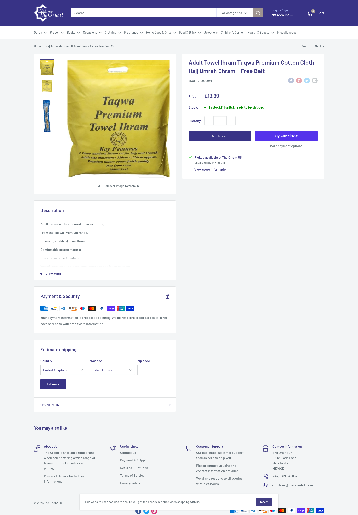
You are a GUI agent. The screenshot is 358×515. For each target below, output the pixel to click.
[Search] (258, 12)
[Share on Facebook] (291, 80)
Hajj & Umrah (54, 46)
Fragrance (131, 32)
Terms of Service (132, 475)
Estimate (53, 384)
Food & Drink (187, 32)
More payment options (286, 146)
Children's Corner (232, 32)
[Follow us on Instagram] (154, 511)
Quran (38, 32)
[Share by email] (315, 80)
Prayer (54, 32)
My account (280, 15)
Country (46, 361)
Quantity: (195, 121)
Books (71, 32)
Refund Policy (49, 404)
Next (318, 46)
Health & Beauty (258, 32)
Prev (304, 46)
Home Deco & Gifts (158, 32)
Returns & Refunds (134, 468)
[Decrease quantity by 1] (209, 120)
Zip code (143, 361)
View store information (211, 169)
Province (95, 361)
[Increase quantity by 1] (231, 120)
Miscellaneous (286, 32)
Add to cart (220, 136)
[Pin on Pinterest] (299, 80)
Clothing (110, 32)
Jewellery (211, 32)
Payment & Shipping (134, 460)
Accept (263, 502)
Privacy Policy (130, 483)
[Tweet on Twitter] (307, 80)
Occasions (90, 32)
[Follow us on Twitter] (146, 511)
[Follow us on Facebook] (138, 511)
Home (38, 46)
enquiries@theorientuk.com (292, 485)
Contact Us (128, 453)
